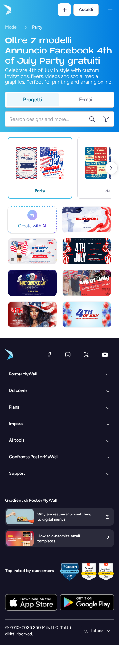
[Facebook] (49, 354)
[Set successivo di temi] (111, 168)
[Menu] (110, 9)
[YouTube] (105, 354)
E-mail (86, 99)
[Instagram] (68, 354)
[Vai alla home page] (7, 9)
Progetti (32, 99)
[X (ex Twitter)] (86, 354)
